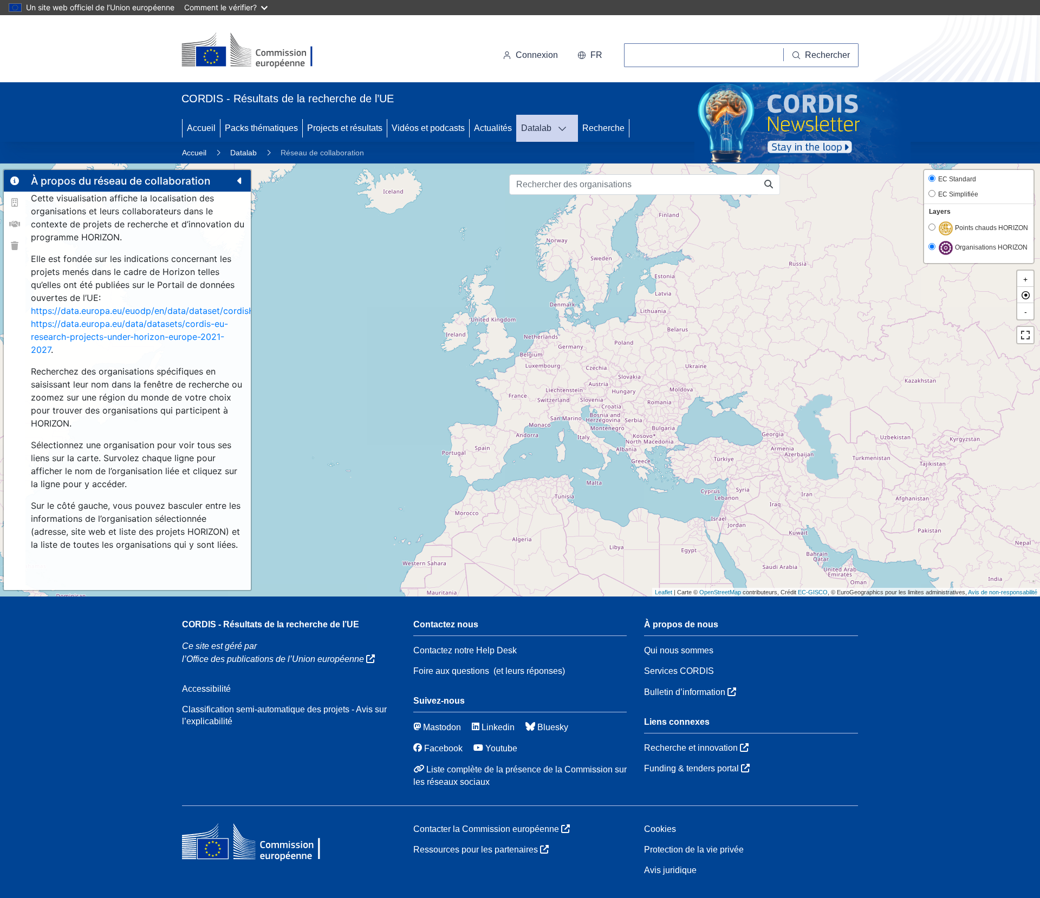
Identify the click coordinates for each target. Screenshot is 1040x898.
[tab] (14, 181)
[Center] (1025, 295)
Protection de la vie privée (694, 849)
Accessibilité (206, 688)
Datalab (536, 128)
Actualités (493, 128)
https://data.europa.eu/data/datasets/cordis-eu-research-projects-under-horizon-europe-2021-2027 (129, 336)
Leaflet (663, 592)
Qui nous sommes (678, 650)
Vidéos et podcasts (428, 128)
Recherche (603, 128)
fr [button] (596, 55)
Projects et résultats (344, 128)
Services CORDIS (679, 671)
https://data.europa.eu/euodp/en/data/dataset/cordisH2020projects (170, 310)
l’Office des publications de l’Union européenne (274, 659)
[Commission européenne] (255, 50)
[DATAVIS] (565, 128)
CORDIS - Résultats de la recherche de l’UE (270, 624)
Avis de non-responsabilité (1002, 592)
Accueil (201, 128)
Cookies (660, 829)
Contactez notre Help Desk (465, 650)
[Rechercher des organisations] (769, 184)
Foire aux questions (451, 671)
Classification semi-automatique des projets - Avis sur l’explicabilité (284, 715)
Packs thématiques (261, 128)
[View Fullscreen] (1025, 335)
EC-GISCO (813, 592)
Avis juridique (670, 870)
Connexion (537, 55)
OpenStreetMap (720, 592)
